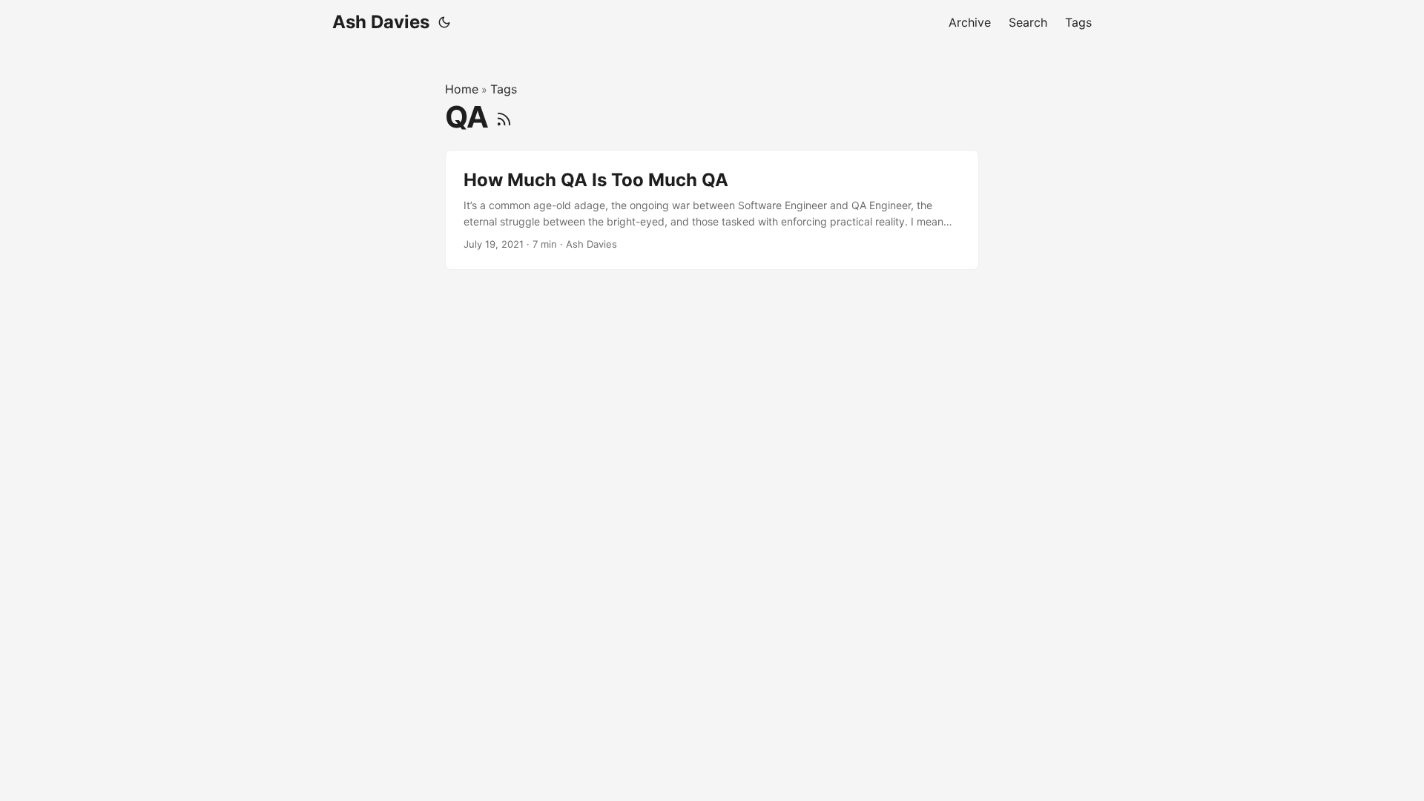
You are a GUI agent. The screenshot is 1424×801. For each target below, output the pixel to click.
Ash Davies (380, 22)
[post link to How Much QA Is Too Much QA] (712, 210)
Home (461, 89)
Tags (503, 89)
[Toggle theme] (444, 22)
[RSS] (503, 117)
